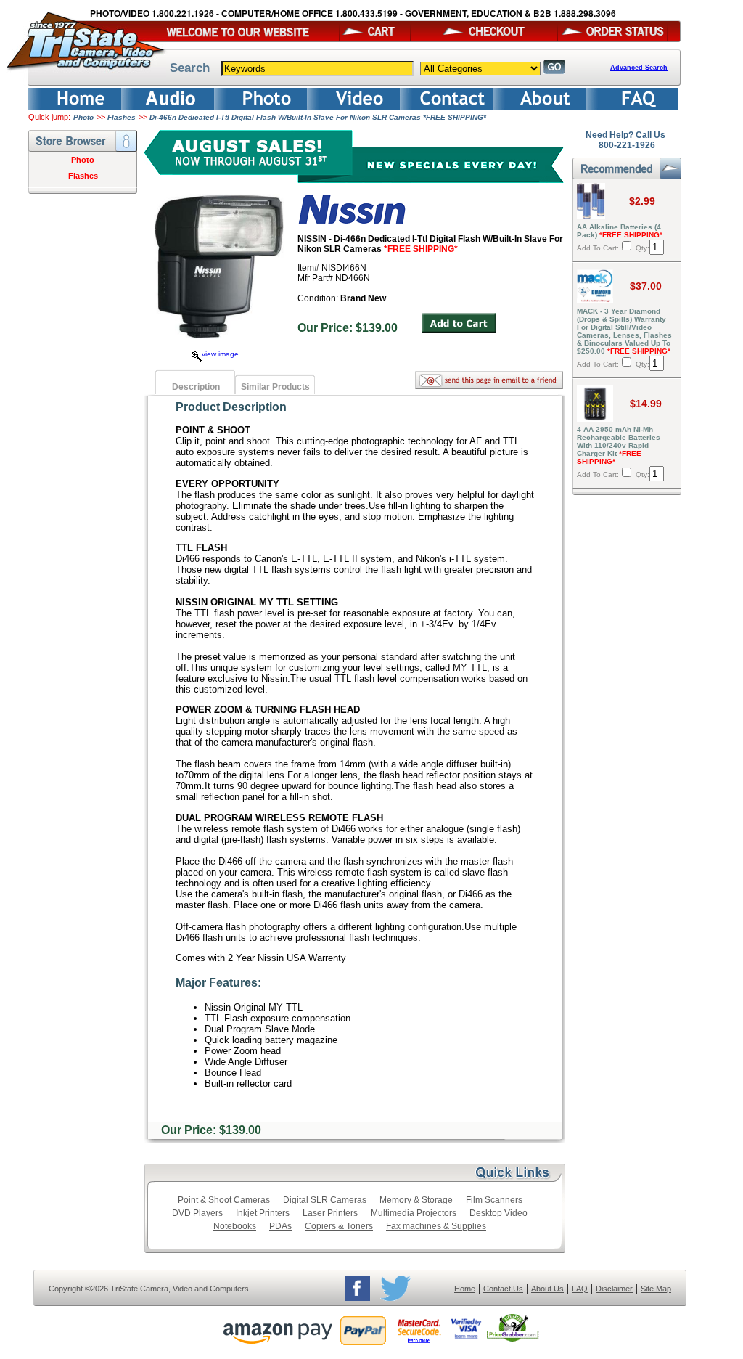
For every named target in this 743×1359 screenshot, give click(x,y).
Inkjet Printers (263, 1213)
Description (196, 387)
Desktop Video (498, 1213)
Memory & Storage (416, 1200)
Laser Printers (330, 1213)
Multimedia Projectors (413, 1213)
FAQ (580, 1288)
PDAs (280, 1226)
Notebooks (234, 1226)
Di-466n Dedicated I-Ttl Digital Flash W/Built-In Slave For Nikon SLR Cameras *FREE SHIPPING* (317, 117)
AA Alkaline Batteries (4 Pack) (619, 231)
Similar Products (275, 387)
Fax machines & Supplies (436, 1226)
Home (464, 1288)
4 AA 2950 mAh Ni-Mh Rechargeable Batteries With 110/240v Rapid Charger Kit (618, 445)
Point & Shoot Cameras (224, 1200)
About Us (547, 1288)
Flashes (121, 117)
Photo (83, 117)
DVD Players (197, 1213)
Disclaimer (614, 1288)
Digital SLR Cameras (324, 1200)
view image (220, 354)
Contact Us (503, 1288)
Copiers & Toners (339, 1226)
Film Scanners (494, 1200)
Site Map (656, 1288)
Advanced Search (639, 67)
